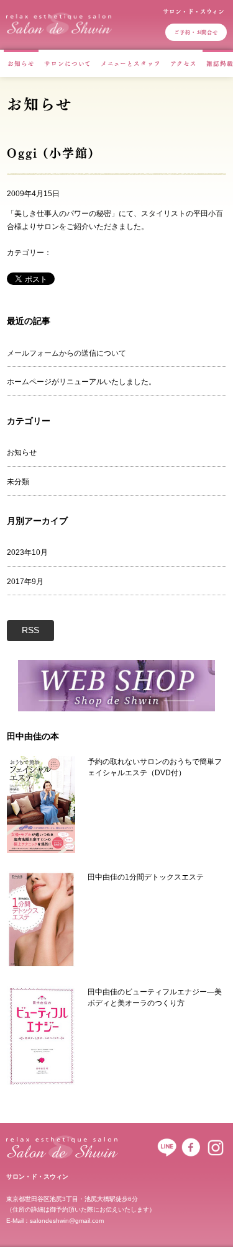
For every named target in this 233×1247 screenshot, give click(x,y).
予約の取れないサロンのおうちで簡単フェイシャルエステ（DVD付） (155, 767)
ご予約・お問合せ (196, 32)
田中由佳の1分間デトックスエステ (146, 877)
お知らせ (21, 63)
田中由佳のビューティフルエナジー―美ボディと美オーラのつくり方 (155, 997)
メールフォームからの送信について (66, 353)
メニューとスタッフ (131, 63)
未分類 (18, 481)
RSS (30, 630)
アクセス (183, 63)
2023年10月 (27, 552)
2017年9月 (25, 581)
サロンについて (67, 63)
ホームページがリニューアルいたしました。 (81, 381)
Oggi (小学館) (50, 153)
